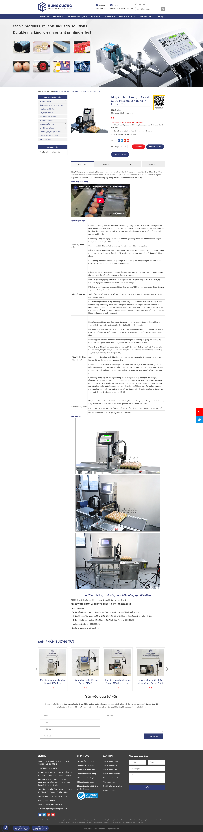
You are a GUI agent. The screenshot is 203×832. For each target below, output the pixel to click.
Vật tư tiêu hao (45, 139)
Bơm (44, 152)
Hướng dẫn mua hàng (86, 761)
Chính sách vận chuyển (86, 778)
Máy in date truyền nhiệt (80, 822)
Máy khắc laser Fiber (111, 822)
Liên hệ (160, 17)
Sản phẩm (57, 17)
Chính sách (108, 17)
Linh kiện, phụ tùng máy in (49, 128)
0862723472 (199, 419)
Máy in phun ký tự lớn (48, 116)
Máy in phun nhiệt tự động (83, 820)
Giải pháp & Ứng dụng (76, 17)
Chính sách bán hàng (85, 765)
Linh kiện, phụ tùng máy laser (50, 132)
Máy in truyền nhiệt (47, 124)
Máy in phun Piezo (46, 113)
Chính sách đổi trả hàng (86, 773)
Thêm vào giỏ (156, 146)
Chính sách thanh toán (86, 769)
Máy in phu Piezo (67, 820)
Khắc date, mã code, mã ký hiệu (51, 105)
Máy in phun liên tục (47, 109)
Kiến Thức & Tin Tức (127, 17)
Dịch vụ (94, 17)
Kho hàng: (115, 113)
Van (41, 152)
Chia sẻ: (114, 140)
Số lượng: (115, 147)
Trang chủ (44, 17)
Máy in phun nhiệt (46, 120)
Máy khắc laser (45, 101)
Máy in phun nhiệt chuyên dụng (131, 820)
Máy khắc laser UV (125, 822)
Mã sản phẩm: (116, 110)
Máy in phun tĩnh (114, 820)
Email (116, 5)
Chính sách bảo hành (85, 782)
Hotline (102, 5)
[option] (52, 669)
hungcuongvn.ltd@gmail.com (55, 809)
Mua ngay (138, 146)
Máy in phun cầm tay (100, 820)
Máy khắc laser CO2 (96, 822)
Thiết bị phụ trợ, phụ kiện (49, 135)
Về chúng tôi (145, 17)
